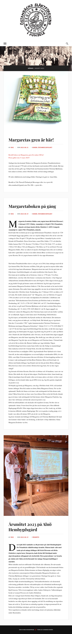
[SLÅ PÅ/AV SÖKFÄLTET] (67, 43)
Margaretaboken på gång (32, 206)
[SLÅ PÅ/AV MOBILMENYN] (5, 43)
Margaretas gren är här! (31, 139)
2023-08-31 (24, 147)
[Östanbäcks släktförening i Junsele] (36, 35)
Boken (35, 147)
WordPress (30, 629)
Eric (12, 147)
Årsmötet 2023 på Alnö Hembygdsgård (30, 526)
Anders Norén (48, 629)
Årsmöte (36, 537)
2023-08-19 (24, 214)
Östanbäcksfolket (45, 147)
